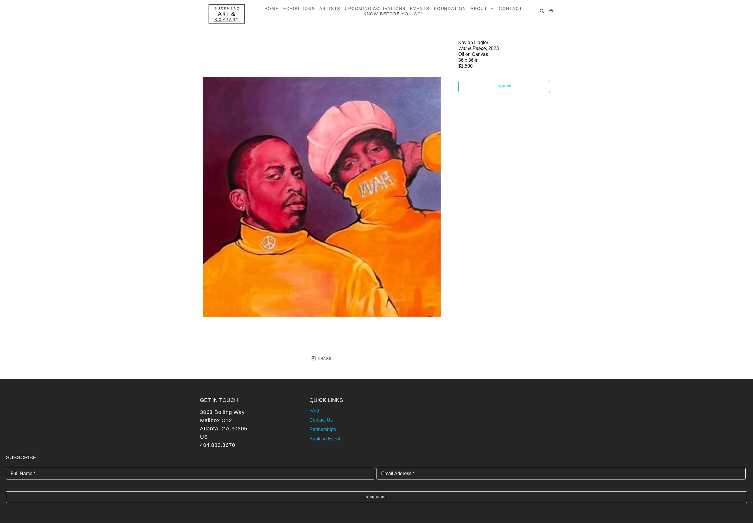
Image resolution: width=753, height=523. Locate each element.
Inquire (504, 86)
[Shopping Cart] (551, 11)
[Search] (542, 11)
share (324, 359)
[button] (482, 8)
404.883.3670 (217, 445)
